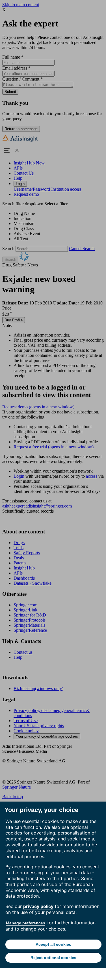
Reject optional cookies (53, 957)
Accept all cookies (53, 944)
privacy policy (38, 906)
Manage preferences (25, 923)
